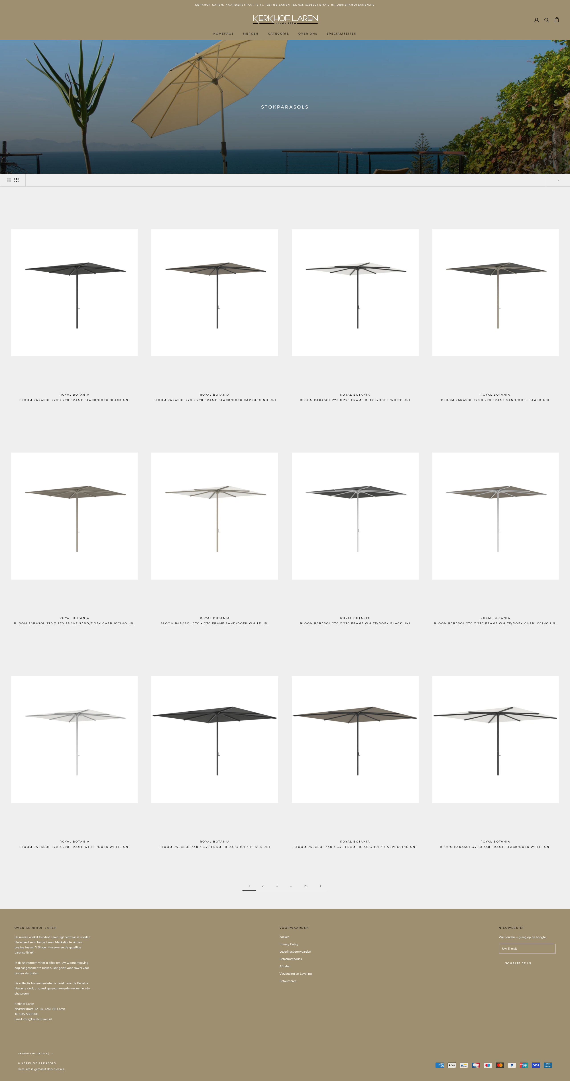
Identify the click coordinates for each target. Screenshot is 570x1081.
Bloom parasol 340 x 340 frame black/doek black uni (215, 847)
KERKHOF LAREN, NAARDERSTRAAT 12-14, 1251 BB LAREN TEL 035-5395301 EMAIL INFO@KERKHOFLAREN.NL (285, 4)
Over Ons (307, 33)
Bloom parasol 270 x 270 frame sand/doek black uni (495, 400)
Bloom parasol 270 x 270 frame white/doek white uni (74, 847)
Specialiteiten (342, 33)
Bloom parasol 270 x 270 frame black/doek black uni (74, 400)
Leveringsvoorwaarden (295, 951)
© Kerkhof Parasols (37, 1063)
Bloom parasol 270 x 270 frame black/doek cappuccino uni (215, 400)
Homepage (223, 33)
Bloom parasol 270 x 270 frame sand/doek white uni (215, 623)
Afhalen (284, 966)
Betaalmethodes (290, 959)
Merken (251, 33)
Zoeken (284, 937)
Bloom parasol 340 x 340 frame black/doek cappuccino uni (355, 847)
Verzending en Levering (295, 974)
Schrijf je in (518, 963)
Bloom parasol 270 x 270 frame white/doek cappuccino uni (495, 623)
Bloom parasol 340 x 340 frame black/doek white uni (495, 847)
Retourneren (288, 981)
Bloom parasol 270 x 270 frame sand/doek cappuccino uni (74, 623)
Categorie (278, 33)
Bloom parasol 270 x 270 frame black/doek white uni (355, 400)
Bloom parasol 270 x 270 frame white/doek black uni (355, 623)
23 (305, 886)
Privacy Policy (288, 944)
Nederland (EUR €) (33, 1053)
